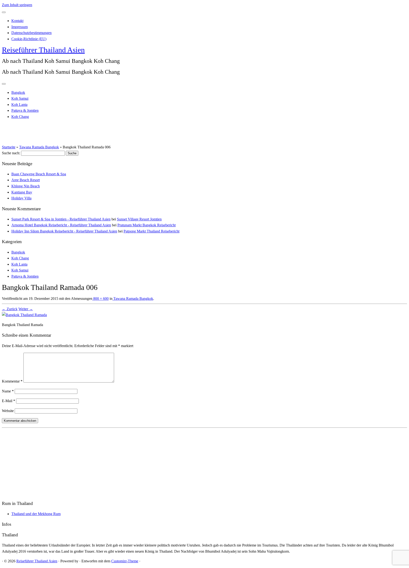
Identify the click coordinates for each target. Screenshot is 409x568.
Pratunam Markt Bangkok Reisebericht (146, 225)
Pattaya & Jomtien (25, 110)
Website (8, 411)
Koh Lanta (19, 105)
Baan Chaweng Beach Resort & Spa (38, 174)
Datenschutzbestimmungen (31, 33)
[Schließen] (4, 12)
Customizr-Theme (124, 561)
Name (8, 391)
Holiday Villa (21, 198)
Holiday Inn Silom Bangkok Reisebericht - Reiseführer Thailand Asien (64, 231)
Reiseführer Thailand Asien (43, 50)
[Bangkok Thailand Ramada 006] (24, 315)
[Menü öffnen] (4, 84)
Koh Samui (19, 98)
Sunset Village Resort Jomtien (139, 219)
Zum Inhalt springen (17, 5)
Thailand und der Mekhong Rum (36, 514)
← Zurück (10, 309)
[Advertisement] (144, 463)
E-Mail (8, 401)
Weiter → (25, 309)
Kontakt (17, 21)
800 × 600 (100, 299)
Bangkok (18, 92)
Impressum (19, 27)
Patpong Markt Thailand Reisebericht (151, 231)
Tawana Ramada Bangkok (39, 147)
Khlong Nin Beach (25, 186)
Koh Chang (20, 117)
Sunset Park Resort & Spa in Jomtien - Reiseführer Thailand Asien (61, 219)
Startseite (8, 147)
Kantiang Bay (21, 192)
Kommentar (12, 381)
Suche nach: (11, 153)
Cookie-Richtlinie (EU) (28, 39)
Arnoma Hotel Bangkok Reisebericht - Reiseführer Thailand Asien (61, 225)
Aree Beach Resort (25, 180)
